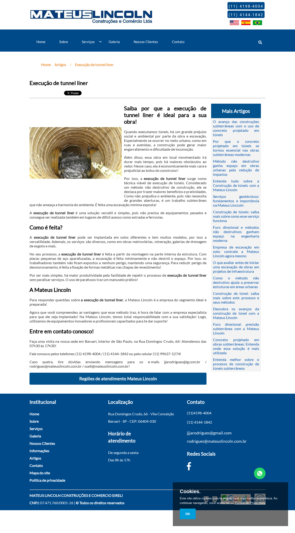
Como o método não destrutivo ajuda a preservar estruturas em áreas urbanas (236, 282)
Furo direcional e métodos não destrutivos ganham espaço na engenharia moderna (236, 234)
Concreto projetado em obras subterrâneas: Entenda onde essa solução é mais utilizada (236, 346)
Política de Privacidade (250, 503)
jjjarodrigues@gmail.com (209, 432)
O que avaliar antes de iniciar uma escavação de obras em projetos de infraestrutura (236, 266)
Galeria (114, 42)
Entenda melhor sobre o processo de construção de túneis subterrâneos (236, 363)
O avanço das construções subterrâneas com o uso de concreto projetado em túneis (236, 128)
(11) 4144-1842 (199, 422)
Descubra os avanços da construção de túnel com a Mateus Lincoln (236, 313)
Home (40, 42)
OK (187, 514)
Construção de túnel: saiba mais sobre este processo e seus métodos (236, 297)
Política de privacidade (47, 480)
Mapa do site (40, 473)
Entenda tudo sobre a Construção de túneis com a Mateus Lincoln (236, 185)
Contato (178, 42)
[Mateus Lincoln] (91, 20)
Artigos (35, 458)
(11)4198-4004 (199, 413)
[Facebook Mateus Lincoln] (189, 466)
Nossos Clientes (146, 42)
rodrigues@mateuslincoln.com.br (217, 441)
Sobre (63, 42)
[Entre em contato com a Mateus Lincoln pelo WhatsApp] (260, 474)
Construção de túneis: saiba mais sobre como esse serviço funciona (236, 216)
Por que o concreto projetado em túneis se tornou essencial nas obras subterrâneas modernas (236, 148)
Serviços (88, 42)
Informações (39, 450)
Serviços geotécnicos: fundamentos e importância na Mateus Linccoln (236, 200)
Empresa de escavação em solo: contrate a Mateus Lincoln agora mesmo (236, 251)
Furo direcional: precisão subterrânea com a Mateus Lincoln (236, 328)
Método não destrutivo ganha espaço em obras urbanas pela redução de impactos (236, 167)
